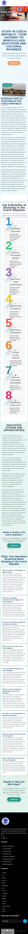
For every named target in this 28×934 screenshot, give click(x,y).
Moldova (4, 898)
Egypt (3, 908)
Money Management (8, 864)
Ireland (4, 878)
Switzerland (5, 885)
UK (3, 875)
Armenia (4, 901)
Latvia (3, 911)
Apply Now (14, 545)
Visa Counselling (7, 848)
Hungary (4, 872)
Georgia (4, 896)
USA (3, 888)
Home (3, 15)
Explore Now (14, 63)
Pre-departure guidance (8, 859)
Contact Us (22, 931)
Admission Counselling (8, 846)
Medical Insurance (7, 861)
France (4, 890)
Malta (3, 883)
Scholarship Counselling (9, 856)
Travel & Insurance (7, 851)
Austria (4, 880)
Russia (4, 903)
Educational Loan (7, 853)
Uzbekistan (5, 893)
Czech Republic (6, 906)
